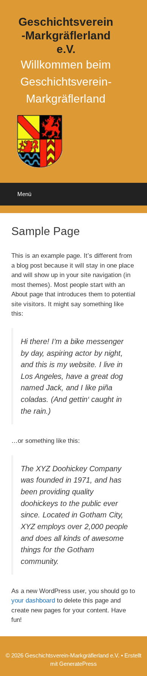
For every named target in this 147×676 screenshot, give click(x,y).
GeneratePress (78, 663)
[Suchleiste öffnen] (136, 194)
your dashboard (33, 600)
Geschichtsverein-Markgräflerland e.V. (65, 35)
